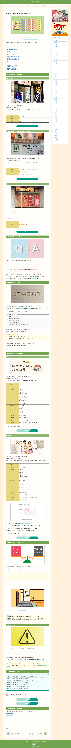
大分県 (56, 135)
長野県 (56, 84)
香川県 (56, 120)
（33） (26, 224)
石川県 (56, 78)
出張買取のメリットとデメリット (13, 65)
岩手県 (56, 44)
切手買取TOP (28, 5)
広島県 (56, 114)
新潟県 (56, 74)
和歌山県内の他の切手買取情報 (12, 69)
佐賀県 (56, 129)
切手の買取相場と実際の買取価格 (13, 56)
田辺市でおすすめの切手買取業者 (13, 59)
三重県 (56, 93)
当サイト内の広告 (43, 741)
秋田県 (56, 46)
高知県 (56, 124)
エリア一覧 (43, 5)
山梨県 (56, 82)
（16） (26, 118)
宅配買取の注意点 (10, 66)
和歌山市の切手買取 (9, 715)
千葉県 (56, 63)
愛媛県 (56, 122)
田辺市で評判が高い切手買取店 (12, 49)
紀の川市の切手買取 (9, 719)
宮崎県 (56, 137)
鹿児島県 (56, 139)
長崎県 (56, 131)
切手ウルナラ (35, 2)
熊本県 (56, 133)
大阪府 (56, 99)
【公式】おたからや (27, 231)
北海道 (56, 40)
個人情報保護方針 (37, 741)
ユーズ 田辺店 (10, 51)
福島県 (56, 53)
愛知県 (56, 91)
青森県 (56, 42)
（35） (26, 171)
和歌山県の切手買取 (9, 713)
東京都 (56, 65)
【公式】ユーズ (27, 126)
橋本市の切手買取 (9, 717)
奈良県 (56, 103)
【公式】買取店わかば (27, 179)
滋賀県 (56, 95)
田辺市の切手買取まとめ (11, 68)
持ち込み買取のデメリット (12, 58)
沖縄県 (56, 141)
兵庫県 (56, 101)
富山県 (56, 76)
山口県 (56, 116)
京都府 (56, 97)
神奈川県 (56, 72)
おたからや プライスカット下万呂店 (14, 54)
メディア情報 (32, 741)
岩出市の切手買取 (9, 720)
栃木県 (56, 57)
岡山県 (56, 112)
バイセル (9, 61)
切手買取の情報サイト (35, 743)
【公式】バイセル (27, 430)
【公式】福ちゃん (27, 537)
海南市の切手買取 (9, 722)
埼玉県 (56, 61)
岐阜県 (56, 86)
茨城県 (56, 55)
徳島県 (56, 118)
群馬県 (56, 59)
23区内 (55, 67)
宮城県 (56, 48)
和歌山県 (8, 728)
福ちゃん (9, 62)
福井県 (56, 80)
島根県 (56, 110)
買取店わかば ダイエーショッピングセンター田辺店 (17, 52)
